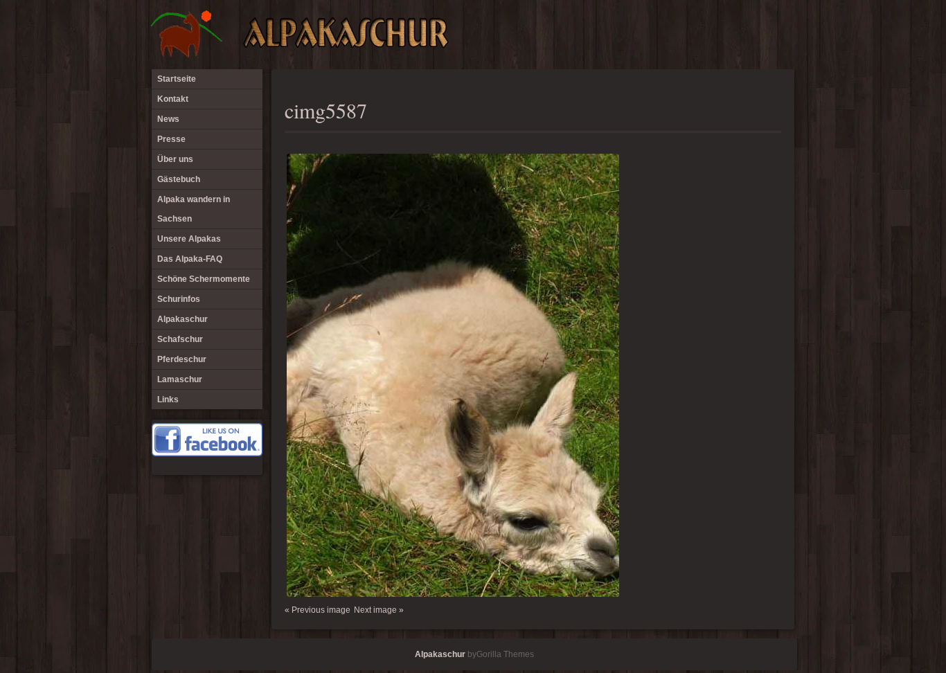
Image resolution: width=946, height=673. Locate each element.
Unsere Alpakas (189, 239)
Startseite (176, 79)
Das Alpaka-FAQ (189, 259)
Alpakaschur (182, 319)
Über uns (175, 159)
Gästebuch (178, 179)
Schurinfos (178, 299)
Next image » (379, 610)
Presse (171, 139)
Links (168, 399)
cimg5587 (326, 110)
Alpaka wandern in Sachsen (193, 209)
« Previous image (317, 610)
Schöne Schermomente (203, 279)
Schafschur (180, 339)
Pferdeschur (181, 359)
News (168, 119)
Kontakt (172, 99)
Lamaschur (179, 379)
